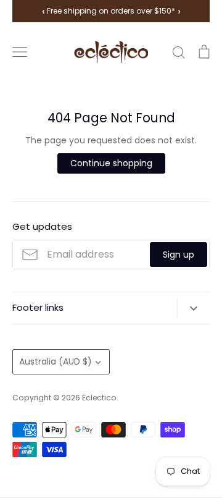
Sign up (178, 254)
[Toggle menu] (19, 52)
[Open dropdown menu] (193, 308)
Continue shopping (111, 163)
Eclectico (99, 397)
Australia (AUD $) (55, 361)
